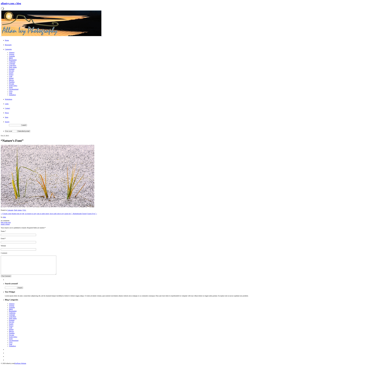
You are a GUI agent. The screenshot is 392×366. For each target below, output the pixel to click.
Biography (8, 45)
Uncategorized (13, 89)
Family (11, 73)
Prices (7, 113)
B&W (11, 58)
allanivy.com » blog (11, 3)
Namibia (11, 82)
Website (3, 246)
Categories (8, 49)
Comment (4, 253)
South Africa (13, 85)
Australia (12, 56)
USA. (11, 91)
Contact (7, 108)
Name (3, 231)
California (12, 62)
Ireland (11, 78)
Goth (10, 76)
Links (7, 104)
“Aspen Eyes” (92, 214)
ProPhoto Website (20, 363)
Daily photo (13, 67)
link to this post (6, 222)
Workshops (8, 99)
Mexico (11, 80)
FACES (11, 71)
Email (3, 238)
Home (7, 40)
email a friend (5, 224)
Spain (11, 87)
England (11, 69)
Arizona (11, 54)
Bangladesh (13, 60)
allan (4, 217)
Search (7, 122)
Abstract (11, 52)
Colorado (12, 63)
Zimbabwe (12, 95)
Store (6, 117)
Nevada (11, 84)
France (11, 74)
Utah (10, 93)
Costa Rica (12, 65)
